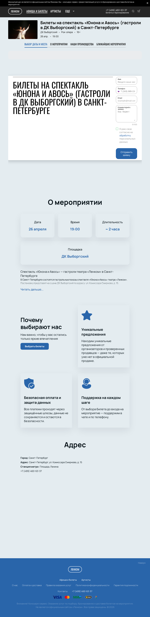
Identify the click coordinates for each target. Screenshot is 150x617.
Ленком (15, 11)
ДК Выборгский (48, 32)
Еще (67, 11)
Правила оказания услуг (58, 585)
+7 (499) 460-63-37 (116, 10)
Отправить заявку (127, 154)
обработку (125, 135)
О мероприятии (59, 44)
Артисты (55, 11)
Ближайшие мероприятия (111, 44)
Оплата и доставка (32, 585)
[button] (119, 91)
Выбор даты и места (35, 44)
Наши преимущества (82, 44)
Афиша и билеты (36, 11)
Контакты (63, 591)
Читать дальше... (32, 289)
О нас (15, 585)
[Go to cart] (139, 11)
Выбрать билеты (34, 346)
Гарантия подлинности (126, 585)
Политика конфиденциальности (92, 585)
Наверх (142, 562)
